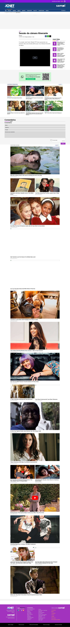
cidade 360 (29, 10)
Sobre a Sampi (10, 624)
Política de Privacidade (33, 624)
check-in (35, 10)
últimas (9, 10)
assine (47, 10)
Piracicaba (53, 617)
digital (19, 10)
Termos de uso (21, 624)
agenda (23, 10)
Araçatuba (53, 610)
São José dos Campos (55, 619)
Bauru (52, 611)
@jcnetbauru (22, 607)
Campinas (53, 613)
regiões (14, 10)
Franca (52, 614)
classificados (41, 10)
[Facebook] (46, 36)
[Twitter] (50, 36)
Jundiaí (52, 616)
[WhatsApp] (48, 36)
